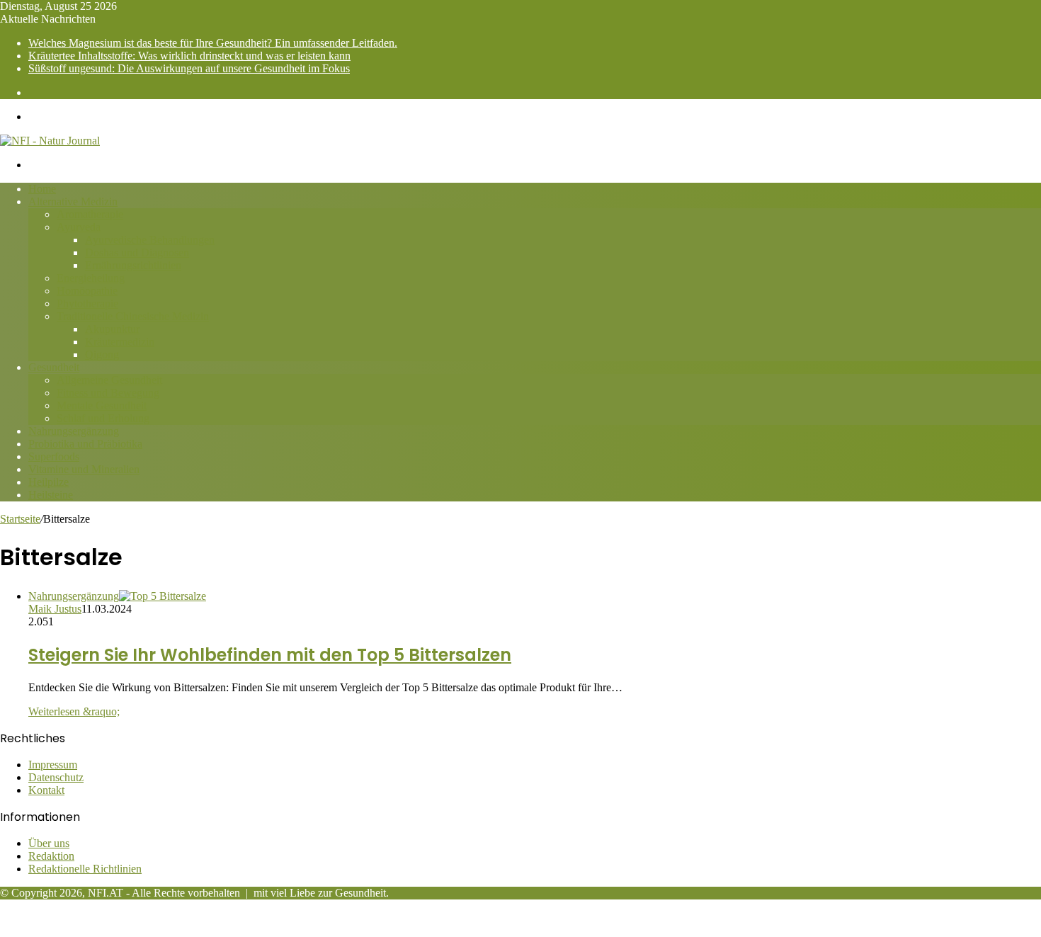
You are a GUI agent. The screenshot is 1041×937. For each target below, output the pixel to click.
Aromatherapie (90, 214)
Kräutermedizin (119, 342)
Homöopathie (87, 291)
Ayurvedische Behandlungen (150, 240)
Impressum (52, 765)
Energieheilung (91, 278)
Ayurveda (79, 227)
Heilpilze (48, 482)
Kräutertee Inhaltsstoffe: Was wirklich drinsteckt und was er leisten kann (189, 56)
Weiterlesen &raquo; (74, 711)
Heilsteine (50, 495)
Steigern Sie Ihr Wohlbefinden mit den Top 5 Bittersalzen (269, 654)
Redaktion (51, 856)
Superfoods (53, 456)
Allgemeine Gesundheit (109, 380)
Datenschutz (56, 777)
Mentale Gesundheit (102, 405)
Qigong (102, 354)
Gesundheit (53, 367)
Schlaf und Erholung (103, 418)
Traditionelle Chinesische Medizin (133, 316)
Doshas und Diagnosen (137, 252)
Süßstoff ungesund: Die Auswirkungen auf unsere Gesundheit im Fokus (189, 68)
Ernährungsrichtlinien (133, 265)
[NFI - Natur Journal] (50, 141)
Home (42, 189)
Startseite (20, 519)
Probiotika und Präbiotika (85, 444)
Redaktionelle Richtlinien (85, 869)
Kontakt (46, 790)
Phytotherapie (87, 303)
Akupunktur (112, 329)
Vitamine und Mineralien (84, 469)
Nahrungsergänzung (73, 431)
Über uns (48, 843)
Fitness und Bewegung (108, 393)
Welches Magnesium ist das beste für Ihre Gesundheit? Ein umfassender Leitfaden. (212, 43)
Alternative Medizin (73, 201)
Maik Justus (54, 609)
